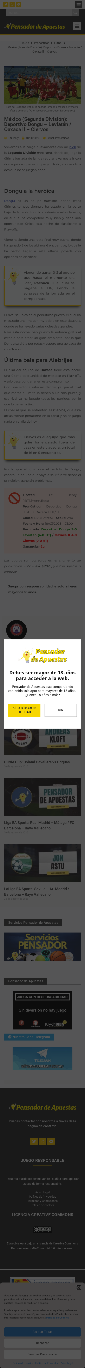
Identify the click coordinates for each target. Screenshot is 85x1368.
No (60, 710)
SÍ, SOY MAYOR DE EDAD (24, 710)
